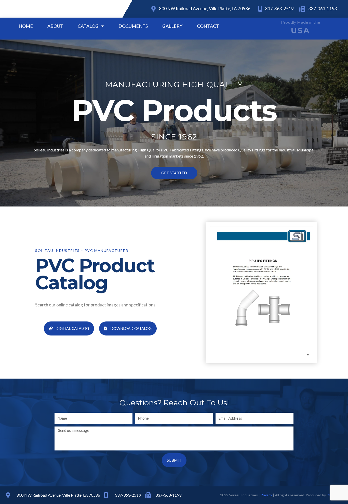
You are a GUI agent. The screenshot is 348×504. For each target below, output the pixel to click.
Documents (133, 26)
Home (26, 26)
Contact (208, 26)
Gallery (172, 26)
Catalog (88, 26)
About (55, 26)
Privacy (266, 495)
